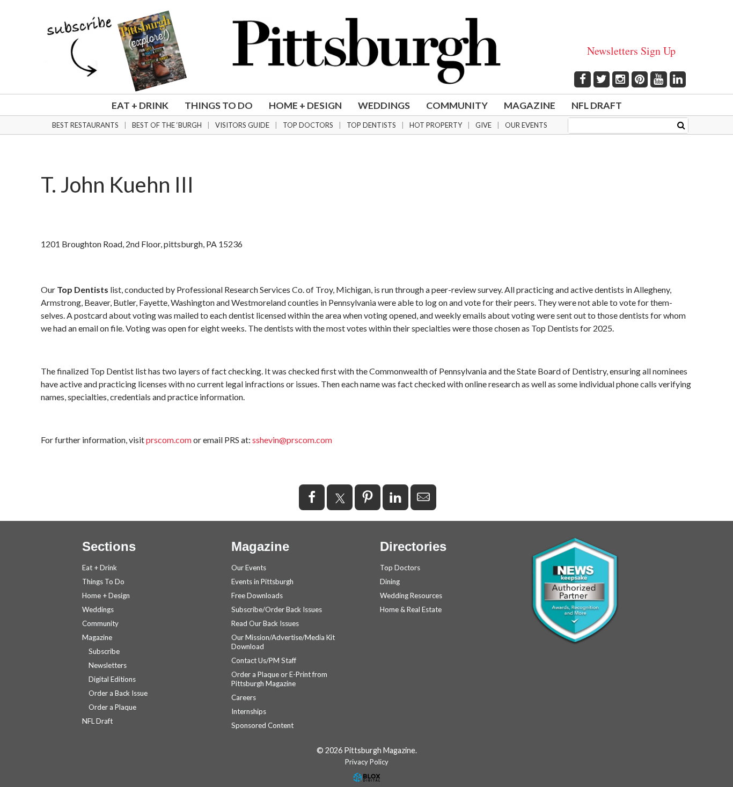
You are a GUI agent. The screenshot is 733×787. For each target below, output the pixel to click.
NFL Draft (596, 105)
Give (483, 125)
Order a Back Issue (118, 693)
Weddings (384, 105)
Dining (390, 581)
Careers (243, 697)
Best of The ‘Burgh (167, 125)
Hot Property (435, 125)
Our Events (526, 125)
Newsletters (108, 665)
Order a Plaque (112, 707)
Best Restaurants (85, 125)
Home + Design (305, 105)
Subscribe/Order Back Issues (276, 609)
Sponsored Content (262, 725)
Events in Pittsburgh (262, 581)
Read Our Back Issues (265, 623)
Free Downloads (257, 595)
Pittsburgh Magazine (366, 51)
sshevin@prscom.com (292, 440)
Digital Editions (112, 679)
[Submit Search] (681, 125)
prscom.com (169, 440)
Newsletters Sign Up (631, 50)
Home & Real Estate (411, 609)
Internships (248, 711)
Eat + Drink (140, 105)
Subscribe (104, 651)
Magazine (529, 105)
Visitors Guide (242, 125)
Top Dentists (371, 125)
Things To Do (219, 105)
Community (457, 105)
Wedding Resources (411, 595)
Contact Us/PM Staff (263, 660)
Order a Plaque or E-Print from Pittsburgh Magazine (279, 679)
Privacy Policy (367, 761)
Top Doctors (308, 125)
